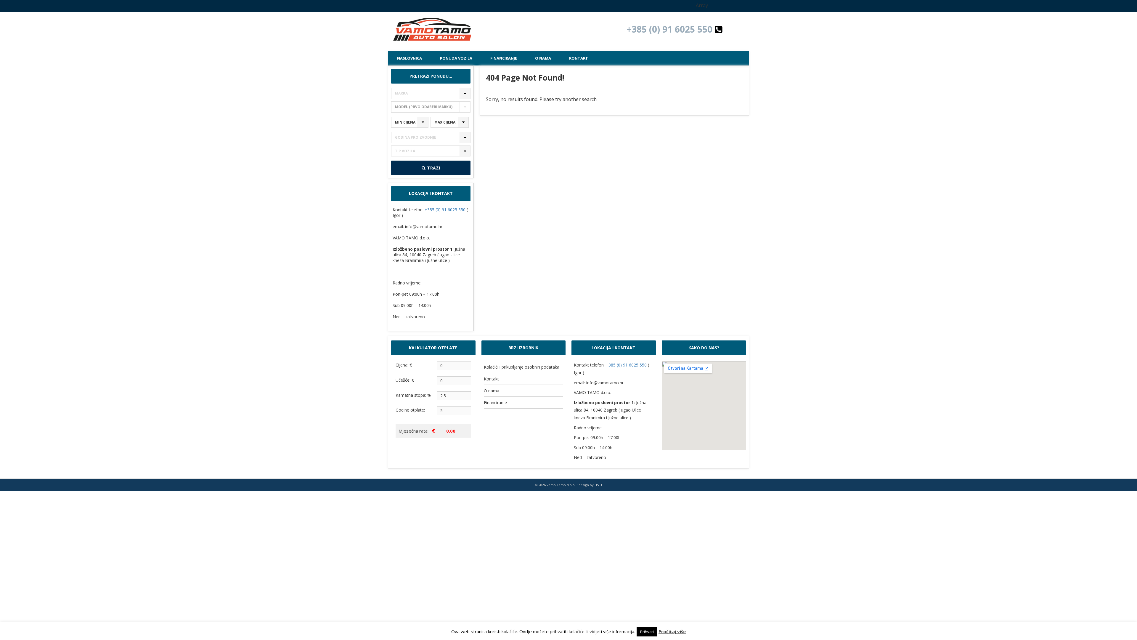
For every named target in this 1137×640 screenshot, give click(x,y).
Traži (432, 168)
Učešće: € (405, 380)
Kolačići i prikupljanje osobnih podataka (521, 367)
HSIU (598, 485)
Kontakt (578, 58)
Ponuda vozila (456, 58)
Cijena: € (404, 365)
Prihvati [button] (647, 631)
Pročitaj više (672, 631)
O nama (543, 58)
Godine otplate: (410, 410)
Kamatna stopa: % (413, 395)
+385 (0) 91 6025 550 (671, 29)
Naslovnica (409, 58)
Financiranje (503, 58)
